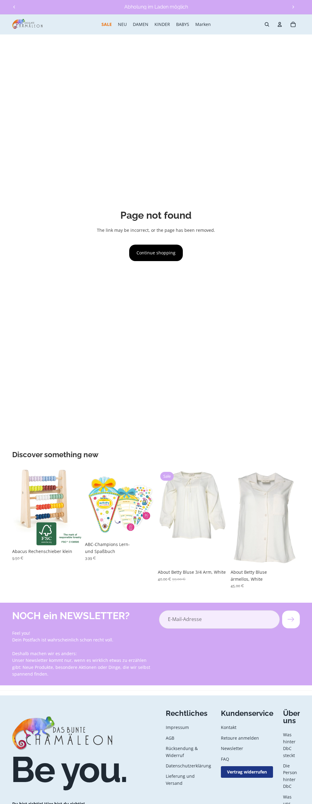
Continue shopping (156, 253)
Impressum (177, 727)
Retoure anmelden (240, 738)
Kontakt (228, 727)
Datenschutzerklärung (188, 766)
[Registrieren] (291, 619)
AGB (170, 738)
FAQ (225, 759)
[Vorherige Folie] (14, 7)
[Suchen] (267, 24)
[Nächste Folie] (293, 7)
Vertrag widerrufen (247, 772)
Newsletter (232, 748)
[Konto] (279, 24)
